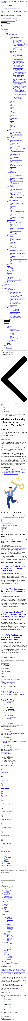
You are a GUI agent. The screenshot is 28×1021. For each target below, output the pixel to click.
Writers (8, 266)
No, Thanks (3, 528)
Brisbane (9, 949)
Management (13, 51)
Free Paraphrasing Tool (15, 292)
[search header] (4, 324)
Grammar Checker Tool (16, 295)
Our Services (10, 267)
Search (5, 354)
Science (12, 107)
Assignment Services (12, 34)
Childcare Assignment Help (20, 86)
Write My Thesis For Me (16, 135)
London (9, 925)
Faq (8, 274)
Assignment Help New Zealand (18, 253)
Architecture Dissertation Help (17, 222)
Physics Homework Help (16, 140)
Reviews (9, 271)
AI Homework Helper (15, 303)
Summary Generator (15, 300)
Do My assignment (17, 40)
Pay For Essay (13, 214)
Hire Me (22, 694)
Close (11, 354)
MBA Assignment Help (19, 100)
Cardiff (8, 922)
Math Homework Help (15, 154)
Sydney (9, 945)
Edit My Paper (13, 242)
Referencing (10, 306)
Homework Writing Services (17, 146)
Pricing (8, 341)
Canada (5, 952)
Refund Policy (4, 969)
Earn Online (8, 319)
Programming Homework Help (17, 148)
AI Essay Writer (11, 281)
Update (2, 1018)
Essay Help (13, 206)
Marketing (12, 126)
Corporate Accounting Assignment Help (18, 88)
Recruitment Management (19, 70)
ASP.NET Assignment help (16, 189)
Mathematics (13, 101)
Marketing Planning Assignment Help (18, 54)
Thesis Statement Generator (16, 299)
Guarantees (9, 273)
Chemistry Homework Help (17, 151)
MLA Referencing (14, 310)
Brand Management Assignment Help (18, 84)
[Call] (1, 5)
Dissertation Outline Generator (17, 298)
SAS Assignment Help (18, 73)
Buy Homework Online (16, 160)
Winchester (9, 918)
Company (9, 326)
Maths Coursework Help (16, 183)
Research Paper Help (12, 234)
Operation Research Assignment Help (18, 60)
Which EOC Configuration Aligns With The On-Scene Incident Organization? (14, 470)
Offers (8, 343)
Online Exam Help (17, 50)
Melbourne (9, 943)
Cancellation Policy (13, 969)
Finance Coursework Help (16, 181)
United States (7, 934)
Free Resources (7, 288)
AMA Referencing (14, 313)
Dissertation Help (11, 220)
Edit (8, 872)
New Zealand (7, 954)
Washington (10, 936)
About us (9, 275)
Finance (12, 115)
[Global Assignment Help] (9, 18)
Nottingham (10, 927)
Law (11, 104)
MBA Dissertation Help (16, 231)
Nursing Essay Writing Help (17, 217)
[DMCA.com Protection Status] (9, 973)
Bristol (8, 921)
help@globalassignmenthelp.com (10, 8)
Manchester (10, 920)
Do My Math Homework (16, 162)
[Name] (16, 404)
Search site (4, 352)
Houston (9, 939)
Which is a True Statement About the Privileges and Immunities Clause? (14, 591)
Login (6, 29)
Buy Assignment (17, 41)
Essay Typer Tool (14, 296)
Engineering (13, 123)
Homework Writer (14, 143)
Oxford (8, 931)
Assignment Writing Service (20, 44)
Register (3, 29)
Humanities (13, 112)
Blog (5, 285)
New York (9, 935)
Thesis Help (10, 129)
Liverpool (9, 929)
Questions (6, 284)
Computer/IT (13, 109)
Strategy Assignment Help (19, 77)
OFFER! (3, 11)
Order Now (3, 2)
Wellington (9, 956)
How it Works (10, 270)
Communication (14, 118)
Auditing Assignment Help (19, 82)
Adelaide (9, 947)
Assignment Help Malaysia (16, 256)
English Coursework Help (16, 178)
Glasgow (9, 924)
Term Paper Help (14, 245)
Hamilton (9, 959)
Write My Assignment (18, 45)
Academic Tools (11, 289)
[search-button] (16, 20)
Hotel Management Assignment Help (17, 98)
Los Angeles (10, 938)
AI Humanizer (13, 305)
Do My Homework (14, 157)
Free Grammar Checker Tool (14, 280)
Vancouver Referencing (16, 317)
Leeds (8, 932)
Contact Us (9, 278)
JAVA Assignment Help (16, 192)
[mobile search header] (1, 17)
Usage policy (18, 970)
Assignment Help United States (17, 261)
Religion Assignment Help (19, 72)
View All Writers (5, 752)
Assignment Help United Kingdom (18, 259)
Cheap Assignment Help (19, 43)
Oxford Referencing (15, 316)
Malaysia (6, 950)
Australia (6, 942)
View (2, 585)
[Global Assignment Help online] (11, 15)
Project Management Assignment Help (18, 68)
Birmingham (10, 928)
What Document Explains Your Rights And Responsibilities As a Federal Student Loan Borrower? (14, 614)
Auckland (9, 957)
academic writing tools (20, 548)
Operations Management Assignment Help (19, 63)
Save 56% (3, 1)
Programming (10, 186)
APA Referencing (14, 309)
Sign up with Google (7, 523)
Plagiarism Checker (15, 294)
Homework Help (11, 137)
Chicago (9, 941)
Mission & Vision (11, 268)
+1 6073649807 (6, 963)
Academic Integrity (8, 972)
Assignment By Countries (13, 247)
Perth (8, 946)
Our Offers (6, 911)
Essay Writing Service (12, 200)
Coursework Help (11, 172)
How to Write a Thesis (15, 132)
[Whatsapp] (3, 5)
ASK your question (5, 545)
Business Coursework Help (16, 175)
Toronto (9, 953)
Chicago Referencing (15, 314)
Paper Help (12, 236)
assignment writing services (9, 557)
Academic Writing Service (16, 37)
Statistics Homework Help (16, 169)
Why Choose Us (11, 277)
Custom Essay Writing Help (17, 211)
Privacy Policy (10, 970)
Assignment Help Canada (16, 250)
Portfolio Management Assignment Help (18, 66)
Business (12, 121)
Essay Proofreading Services (17, 203)
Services (6, 31)
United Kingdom (8, 917)
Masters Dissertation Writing (17, 228)
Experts (5, 907)
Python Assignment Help (16, 197)
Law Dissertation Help (15, 225)
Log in (15, 525)
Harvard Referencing (15, 312)
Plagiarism (8, 857)
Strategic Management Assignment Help (18, 75)
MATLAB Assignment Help (17, 195)
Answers (9, 344)
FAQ (11, 336)
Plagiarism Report (9, 682)
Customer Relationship (18, 90)
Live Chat (8, 865)
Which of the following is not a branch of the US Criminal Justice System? (15, 473)
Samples (6, 282)
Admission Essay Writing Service (18, 208)
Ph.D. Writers (12, 679)
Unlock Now (5, 520)
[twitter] (1, 967)
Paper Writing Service (15, 239)
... (17, 583)
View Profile (13, 692)
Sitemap (23, 972)
